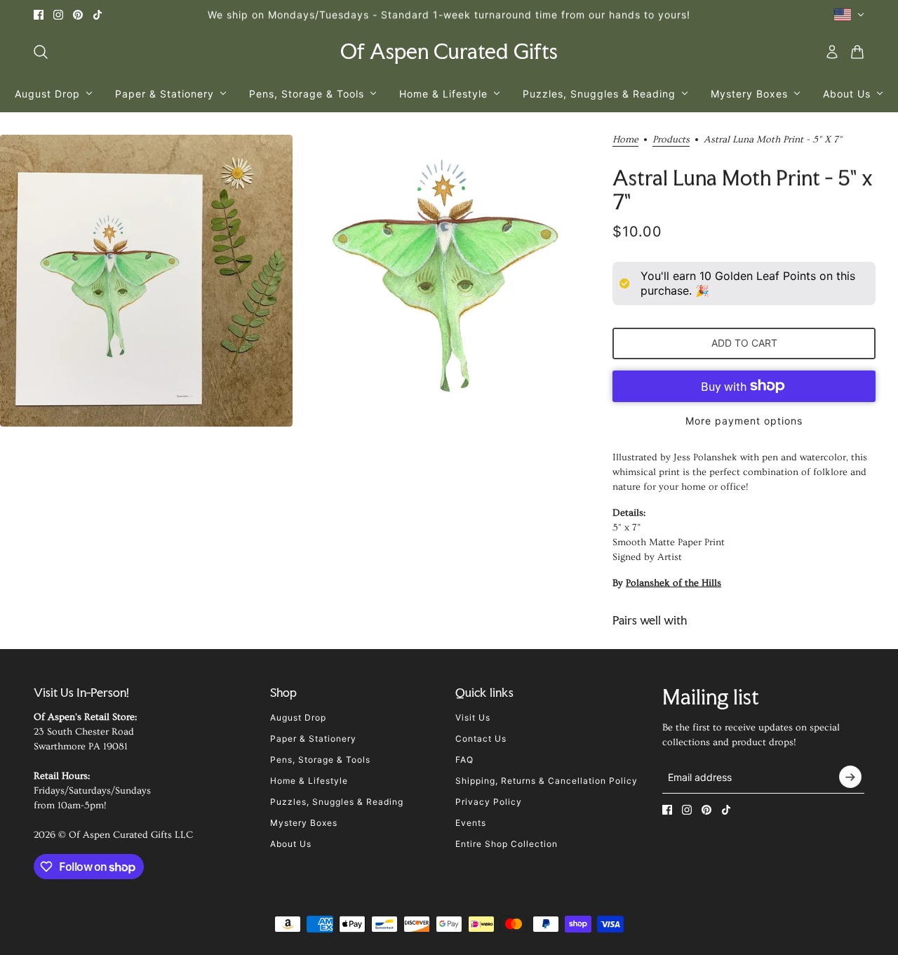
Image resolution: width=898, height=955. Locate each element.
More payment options (744, 421)
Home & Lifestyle (309, 780)
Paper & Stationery (313, 738)
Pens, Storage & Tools (320, 759)
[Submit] (850, 777)
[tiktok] (97, 14)
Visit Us (472, 717)
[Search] (41, 52)
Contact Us (481, 738)
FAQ (464, 759)
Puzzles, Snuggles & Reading (336, 801)
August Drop (298, 717)
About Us (290, 844)
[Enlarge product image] (146, 281)
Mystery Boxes (303, 822)
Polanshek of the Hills (673, 583)
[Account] (832, 52)
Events (470, 822)
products (671, 140)
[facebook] (38, 14)
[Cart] (857, 52)
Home (625, 140)
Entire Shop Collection (506, 844)
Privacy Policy (488, 801)
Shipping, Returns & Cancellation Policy (546, 780)
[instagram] (58, 14)
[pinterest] (78, 14)
